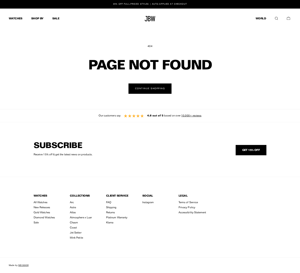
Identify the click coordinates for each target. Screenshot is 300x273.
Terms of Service (188, 202)
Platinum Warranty (116, 217)
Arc (72, 202)
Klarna (109, 222)
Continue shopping (150, 88)
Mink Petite (76, 238)
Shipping (111, 207)
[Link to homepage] (150, 18)
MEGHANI (23, 265)
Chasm (74, 222)
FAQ (108, 202)
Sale (36, 222)
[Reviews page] (150, 115)
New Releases (42, 207)
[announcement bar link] (150, 4)
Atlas (73, 212)
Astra (73, 207)
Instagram (148, 202)
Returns (110, 212)
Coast (73, 227)
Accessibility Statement (192, 212)
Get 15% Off (251, 150)
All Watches (40, 202)
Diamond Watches (44, 217)
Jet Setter (75, 232)
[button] (276, 17)
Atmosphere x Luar (81, 217)
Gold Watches (42, 212)
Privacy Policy (187, 207)
